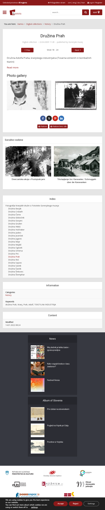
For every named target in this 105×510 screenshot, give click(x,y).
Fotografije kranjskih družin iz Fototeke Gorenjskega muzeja (32, 205)
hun (83, 2)
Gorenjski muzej (75, 42)
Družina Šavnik (14, 268)
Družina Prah (14, 256)
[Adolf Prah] (29, 95)
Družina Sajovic (15, 262)
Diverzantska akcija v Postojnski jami (28, 179)
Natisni (43, 126)
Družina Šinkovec (15, 271)
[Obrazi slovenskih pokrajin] (85, 484)
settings (34, 507)
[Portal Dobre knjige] (27, 495)
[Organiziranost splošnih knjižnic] (52, 473)
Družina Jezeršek (15, 235)
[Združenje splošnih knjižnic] (69, 495)
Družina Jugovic (15, 238)
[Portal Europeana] (85, 473)
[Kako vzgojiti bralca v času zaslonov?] (37, 368)
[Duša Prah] (76, 95)
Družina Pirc (13, 253)
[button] (92, 166)
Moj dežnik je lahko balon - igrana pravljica (58, 348)
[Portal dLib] (19, 484)
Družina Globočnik (16, 217)
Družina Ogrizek (15, 247)
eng (74, 2)
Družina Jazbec (14, 232)
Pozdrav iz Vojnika (55, 442)
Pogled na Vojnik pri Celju (58, 425)
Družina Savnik (14, 265)
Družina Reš (13, 259)
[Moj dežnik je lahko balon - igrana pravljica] (37, 352)
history (8, 295)
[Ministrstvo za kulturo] (19, 473)
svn (69, 2)
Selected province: (15, 2)
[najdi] (85, 12)
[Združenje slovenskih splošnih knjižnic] (52, 484)
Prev (28, 50)
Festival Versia (53, 380)
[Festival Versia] (37, 385)
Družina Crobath (15, 211)
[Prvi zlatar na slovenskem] (37, 414)
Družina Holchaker (16, 229)
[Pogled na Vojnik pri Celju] (37, 430)
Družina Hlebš (14, 226)
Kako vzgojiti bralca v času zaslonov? (58, 365)
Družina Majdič (14, 244)
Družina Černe (14, 214)
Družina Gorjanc (15, 220)
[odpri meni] (4, 12)
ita (79, 2)
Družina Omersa (15, 250)
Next (77, 50)
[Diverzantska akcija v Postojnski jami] (28, 161)
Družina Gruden (15, 223)
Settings (91, 503)
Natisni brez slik (59, 126)
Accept (61, 503)
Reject (75, 503)
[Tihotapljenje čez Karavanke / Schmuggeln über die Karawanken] (77, 161)
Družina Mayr (14, 241)
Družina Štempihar (16, 274)
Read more (12, 67)
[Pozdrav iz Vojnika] (37, 447)
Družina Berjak (14, 208)
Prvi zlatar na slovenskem (58, 409)
